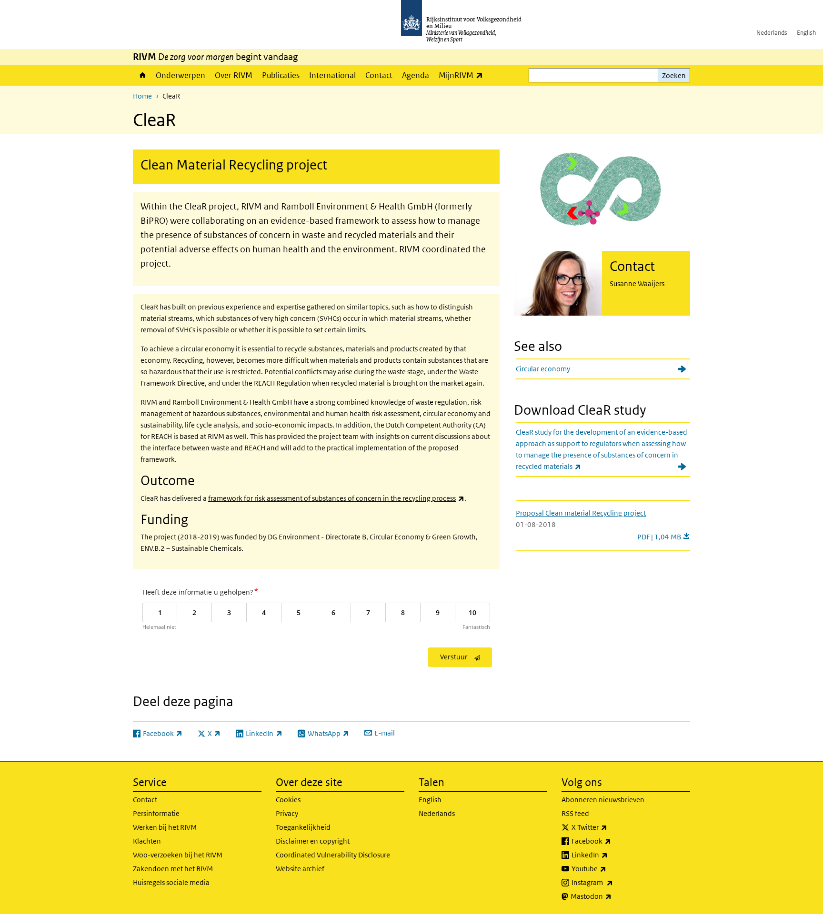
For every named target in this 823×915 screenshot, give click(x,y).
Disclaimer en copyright (313, 840)
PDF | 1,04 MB (663, 536)
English (806, 33)
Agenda (415, 75)
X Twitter (610, 827)
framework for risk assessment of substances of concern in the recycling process (336, 498)
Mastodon (612, 896)
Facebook (612, 840)
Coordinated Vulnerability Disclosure (333, 854)
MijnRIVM (463, 75)
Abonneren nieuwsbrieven (603, 799)
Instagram (613, 882)
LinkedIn (611, 854)
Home (142, 75)
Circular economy (543, 368)
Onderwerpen (180, 75)
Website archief (300, 868)
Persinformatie (156, 813)
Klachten (147, 840)
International (332, 75)
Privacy (287, 813)
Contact (378, 75)
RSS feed (575, 813)
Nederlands (771, 33)
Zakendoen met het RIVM (173, 868)
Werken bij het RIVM (165, 827)
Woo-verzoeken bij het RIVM (177, 854)
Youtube (610, 868)
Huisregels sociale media (171, 882)
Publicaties (281, 75)
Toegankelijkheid (303, 827)
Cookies (288, 799)
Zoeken (674, 75)
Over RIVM (233, 75)
